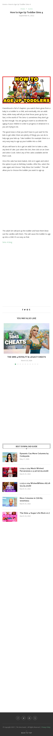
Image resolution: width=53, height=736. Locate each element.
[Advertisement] (26, 46)
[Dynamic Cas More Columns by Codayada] (9, 457)
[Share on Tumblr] (29, 309)
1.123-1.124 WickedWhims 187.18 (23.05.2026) (35, 484)
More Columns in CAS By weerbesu (31, 499)
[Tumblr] (35, 718)
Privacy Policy (45, 727)
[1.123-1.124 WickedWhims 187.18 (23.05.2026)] (9, 487)
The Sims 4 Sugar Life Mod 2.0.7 (35, 513)
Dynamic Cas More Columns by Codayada (34, 454)
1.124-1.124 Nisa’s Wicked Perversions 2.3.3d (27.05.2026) (34, 469)
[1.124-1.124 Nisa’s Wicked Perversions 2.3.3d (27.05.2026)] (9, 472)
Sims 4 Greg (7, 242)
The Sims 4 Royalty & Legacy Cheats (26, 357)
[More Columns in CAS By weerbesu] (9, 502)
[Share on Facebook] (22, 309)
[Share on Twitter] (25, 309)
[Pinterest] (29, 718)
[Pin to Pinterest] (27, 309)
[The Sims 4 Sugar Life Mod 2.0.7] (9, 517)
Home (4, 4)
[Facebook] (18, 718)
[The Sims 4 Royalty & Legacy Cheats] (26, 338)
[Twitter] (24, 718)
